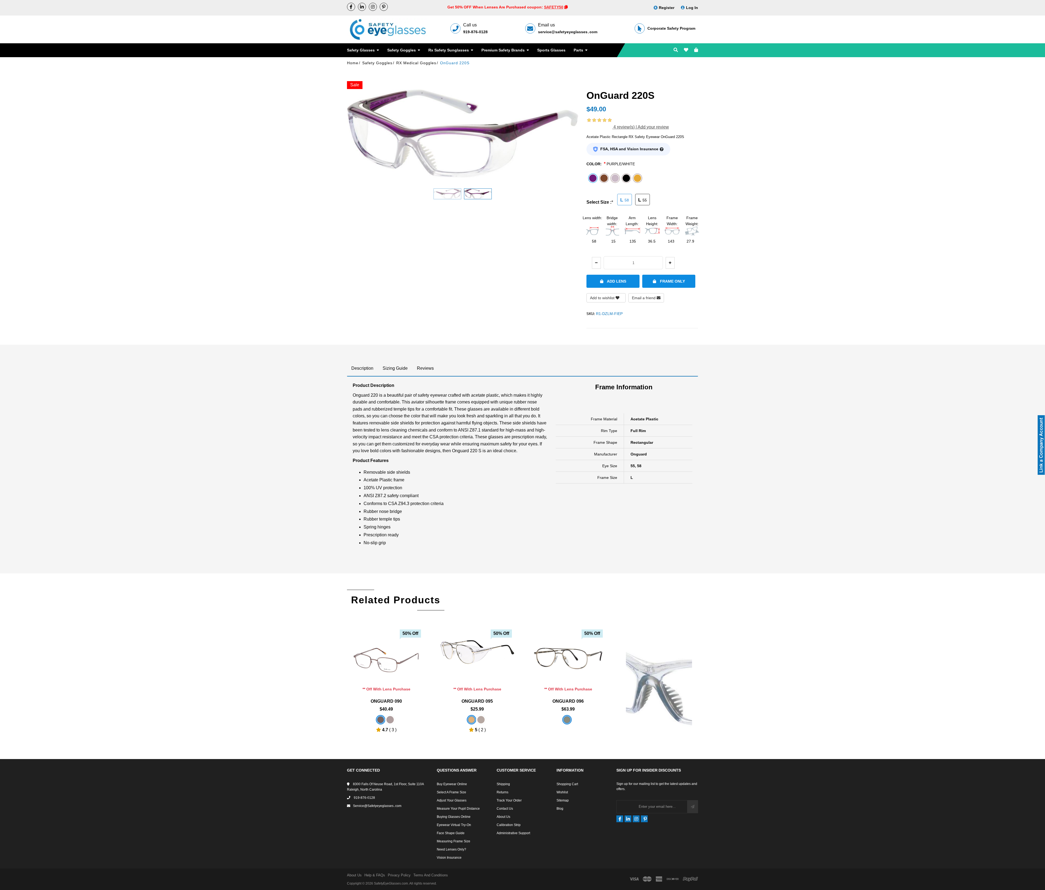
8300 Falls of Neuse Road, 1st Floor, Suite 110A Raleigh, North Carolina (385, 786)
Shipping (503, 784)
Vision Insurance (449, 858)
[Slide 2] (478, 193)
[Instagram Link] (373, 7)
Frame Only (672, 281)
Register (666, 7)
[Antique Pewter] (390, 719)
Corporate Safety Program (671, 28)
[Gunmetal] (481, 719)
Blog (560, 809)
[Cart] (696, 50)
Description (362, 368)
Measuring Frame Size (453, 841)
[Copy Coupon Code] (566, 7)
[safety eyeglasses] (351, 7)
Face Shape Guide (451, 833)
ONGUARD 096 (568, 701)
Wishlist (562, 792)
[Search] (676, 50)
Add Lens (616, 281)
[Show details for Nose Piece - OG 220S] (659, 654)
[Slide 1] (447, 193)
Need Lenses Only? (451, 849)
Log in (692, 7)
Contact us (505, 809)
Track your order (509, 800)
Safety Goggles (402, 50)
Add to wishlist (603, 298)
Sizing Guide (395, 368)
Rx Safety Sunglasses (449, 50)
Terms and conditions (430, 875)
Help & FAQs (374, 875)
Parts (579, 50)
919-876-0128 (475, 32)
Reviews (425, 368)
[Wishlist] (686, 50)
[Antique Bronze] (380, 719)
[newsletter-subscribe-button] (692, 806)
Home (352, 63)
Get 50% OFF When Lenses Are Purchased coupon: (495, 7)
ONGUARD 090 (386, 701)
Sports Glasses (551, 50)
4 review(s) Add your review (640, 127)
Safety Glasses (361, 50)
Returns (502, 792)
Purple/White (621, 164)
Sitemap (563, 800)
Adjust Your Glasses (451, 800)
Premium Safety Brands (503, 50)
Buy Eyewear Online (452, 784)
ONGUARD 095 (477, 701)
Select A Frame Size (451, 792)
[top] (5, 876)
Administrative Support (513, 833)
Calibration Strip (509, 825)
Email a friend (644, 298)
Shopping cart (567, 784)
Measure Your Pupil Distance (458, 809)
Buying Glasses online (454, 817)
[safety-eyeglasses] (362, 7)
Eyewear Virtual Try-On (454, 825)
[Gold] (471, 719)
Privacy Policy (399, 875)
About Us (503, 817)
